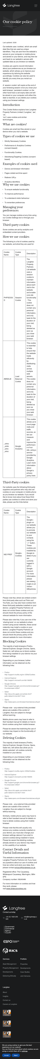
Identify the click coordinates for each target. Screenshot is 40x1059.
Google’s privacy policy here (31, 473)
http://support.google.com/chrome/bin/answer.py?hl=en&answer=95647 (22, 687)
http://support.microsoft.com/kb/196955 (18, 680)
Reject (16, 1055)
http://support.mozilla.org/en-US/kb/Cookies (20, 674)
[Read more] (11, 6)
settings (24, 1051)
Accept (6, 1055)
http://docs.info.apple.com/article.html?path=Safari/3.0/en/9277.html (18, 695)
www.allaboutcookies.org (16, 888)
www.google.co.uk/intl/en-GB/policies (31, 585)
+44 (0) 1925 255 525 (12, 918)
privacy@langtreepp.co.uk (25, 867)
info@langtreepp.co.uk (30, 918)
